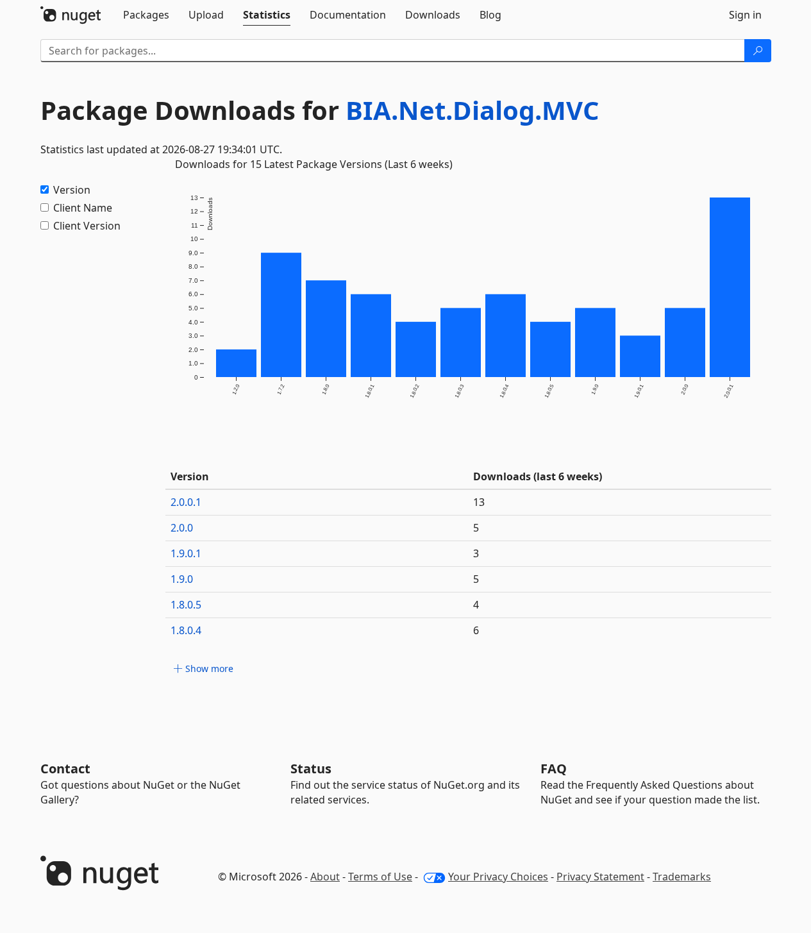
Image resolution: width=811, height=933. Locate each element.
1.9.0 (182, 579)
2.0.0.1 (186, 502)
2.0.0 (182, 528)
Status (310, 768)
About (325, 877)
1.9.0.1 (186, 553)
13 (479, 502)
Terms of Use (380, 877)
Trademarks (682, 877)
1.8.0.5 (186, 605)
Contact (65, 768)
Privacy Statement (600, 877)
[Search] (757, 50)
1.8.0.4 (186, 630)
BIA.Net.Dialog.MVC (472, 110)
